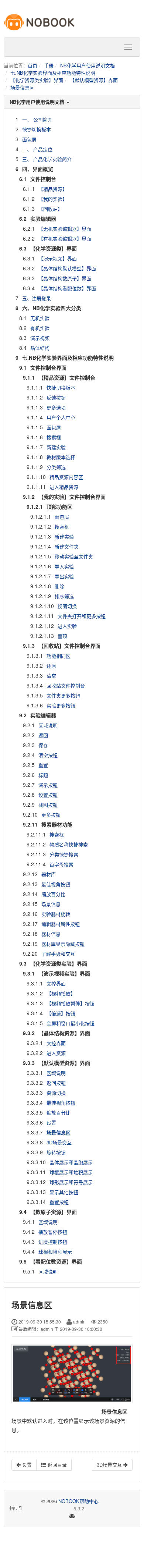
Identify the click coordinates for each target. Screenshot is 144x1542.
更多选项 (56, 407)
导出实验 (64, 576)
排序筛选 (64, 596)
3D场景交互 (59, 1142)
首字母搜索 (61, 864)
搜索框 (54, 437)
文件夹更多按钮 (63, 695)
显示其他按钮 (63, 1192)
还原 (51, 665)
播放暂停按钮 (52, 1231)
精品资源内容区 (66, 476)
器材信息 (51, 933)
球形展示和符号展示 (71, 1182)
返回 (43, 735)
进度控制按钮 (52, 1241)
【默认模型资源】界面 (94, 80)
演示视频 (39, 337)
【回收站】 (50, 208)
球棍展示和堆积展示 (71, 1172)
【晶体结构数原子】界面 (64, 278)
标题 (43, 774)
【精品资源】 (52, 188)
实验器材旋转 (55, 913)
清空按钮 (48, 755)
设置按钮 (48, 794)
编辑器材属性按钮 (60, 923)
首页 (32, 65)
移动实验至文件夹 (74, 556)
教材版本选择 (61, 457)
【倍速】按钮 (61, 1013)
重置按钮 (59, 1201)
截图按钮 (48, 804)
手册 (49, 65)
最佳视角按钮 (55, 884)
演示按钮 (48, 784)
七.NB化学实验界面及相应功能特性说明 (52, 72)
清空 (51, 675)
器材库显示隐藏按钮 (63, 943)
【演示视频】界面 (57, 258)
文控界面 (56, 983)
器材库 (48, 874)
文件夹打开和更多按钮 (82, 615)
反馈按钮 (56, 397)
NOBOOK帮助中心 (78, 1500)
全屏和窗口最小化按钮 (71, 1023)
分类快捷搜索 (63, 854)
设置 (51, 1122)
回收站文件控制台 (66, 685)
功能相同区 (59, 655)
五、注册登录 (36, 298)
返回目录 (56, 1464)
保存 (43, 745)
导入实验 (64, 566)
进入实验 (67, 625)
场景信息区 (22, 87)
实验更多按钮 (61, 705)
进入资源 (56, 1052)
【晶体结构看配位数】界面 (67, 288)
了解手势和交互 (58, 953)
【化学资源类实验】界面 (36, 80)
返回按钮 (56, 1082)
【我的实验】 (52, 198)
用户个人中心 (61, 417)
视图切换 (67, 606)
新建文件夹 (67, 546)
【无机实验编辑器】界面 (64, 228)
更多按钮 (51, 814)
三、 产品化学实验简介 (47, 159)
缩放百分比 (53, 894)
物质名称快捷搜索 (68, 844)
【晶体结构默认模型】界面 (67, 268)
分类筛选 (56, 466)
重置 (43, 764)
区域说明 (48, 725)
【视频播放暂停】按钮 (71, 1003)
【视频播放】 (61, 993)
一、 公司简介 (37, 119)
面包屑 (29, 139)
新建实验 (56, 447)
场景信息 (51, 903)
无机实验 (39, 318)
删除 (59, 586)
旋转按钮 (56, 1152)
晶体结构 (39, 347)
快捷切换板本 (36, 129)
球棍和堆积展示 (55, 1251)
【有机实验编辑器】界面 (64, 238)
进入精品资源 (63, 486)
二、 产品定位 (37, 149)
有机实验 (39, 327)
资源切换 (56, 1092)
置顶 (62, 635)
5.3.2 (53, 1508)
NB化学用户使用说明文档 (87, 65)
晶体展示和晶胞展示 (71, 1162)
